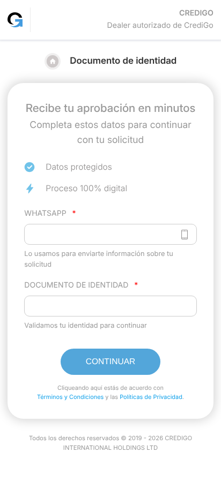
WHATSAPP (50, 213)
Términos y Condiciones (70, 397)
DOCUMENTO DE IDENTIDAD (81, 285)
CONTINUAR (111, 361)
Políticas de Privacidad (151, 397)
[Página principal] (15, 19)
